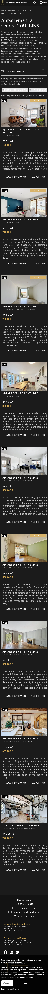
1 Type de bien (38, 90)
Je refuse (23, 983)
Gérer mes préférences (10, 989)
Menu (44, 2)
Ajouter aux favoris (16, 177)
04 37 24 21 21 (15, 930)
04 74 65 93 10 (15, 944)
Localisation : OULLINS (15, 90)
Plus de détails (38, 177)
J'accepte (7, 983)
